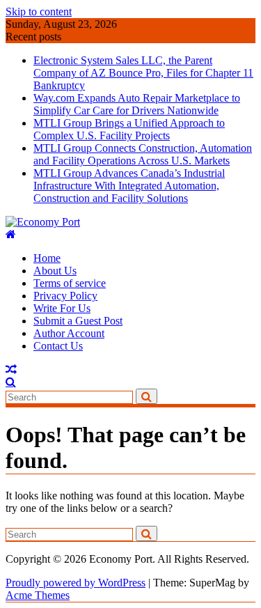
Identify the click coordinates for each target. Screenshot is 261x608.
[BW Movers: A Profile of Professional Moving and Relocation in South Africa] (11, 369)
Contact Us (58, 346)
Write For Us (61, 308)
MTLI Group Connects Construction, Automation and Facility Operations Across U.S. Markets (142, 154)
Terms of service (69, 283)
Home (47, 258)
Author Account (68, 333)
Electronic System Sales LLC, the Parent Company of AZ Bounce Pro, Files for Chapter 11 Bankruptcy (143, 72)
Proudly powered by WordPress (75, 582)
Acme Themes (38, 595)
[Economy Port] (11, 234)
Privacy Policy (65, 296)
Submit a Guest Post (77, 321)
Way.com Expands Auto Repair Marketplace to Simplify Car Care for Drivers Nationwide (136, 104)
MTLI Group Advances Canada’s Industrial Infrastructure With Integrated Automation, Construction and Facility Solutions (129, 185)
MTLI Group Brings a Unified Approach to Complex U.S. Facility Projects (129, 129)
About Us (55, 270)
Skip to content (39, 11)
